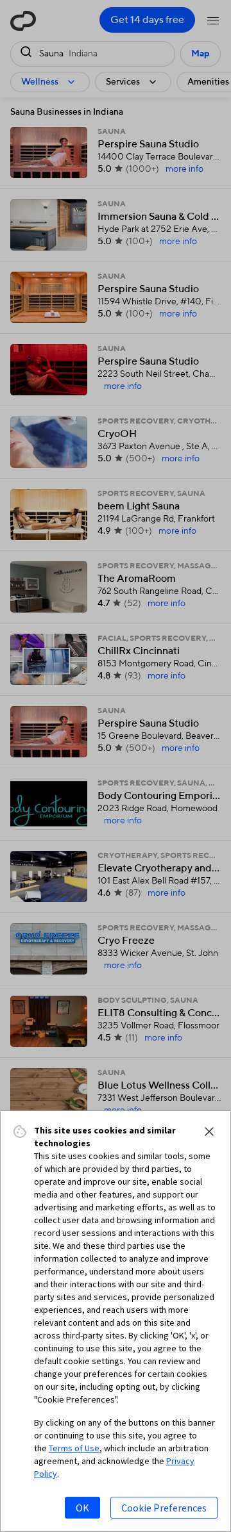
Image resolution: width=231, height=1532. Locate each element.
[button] (209, 1131)
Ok (82, 1507)
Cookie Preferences (164, 1507)
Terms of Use (74, 1448)
